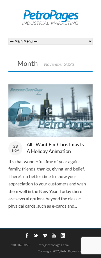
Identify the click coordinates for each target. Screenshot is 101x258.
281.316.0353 (20, 245)
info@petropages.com (53, 245)
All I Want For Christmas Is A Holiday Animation (55, 147)
